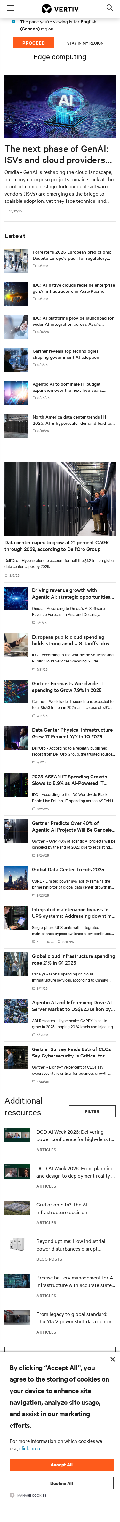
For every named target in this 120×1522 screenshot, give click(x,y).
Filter (92, 1111)
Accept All (62, 1464)
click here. (30, 1448)
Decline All (61, 1483)
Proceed (33, 42)
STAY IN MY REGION (85, 42)
